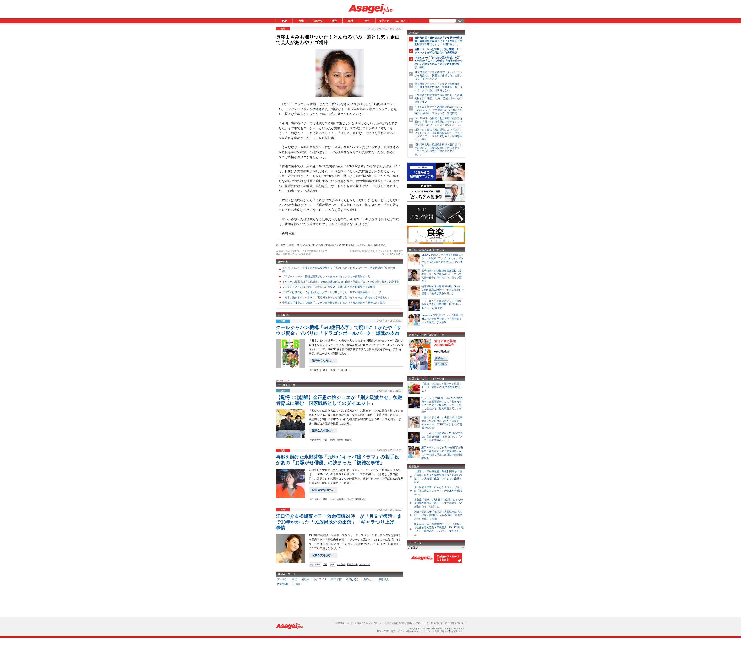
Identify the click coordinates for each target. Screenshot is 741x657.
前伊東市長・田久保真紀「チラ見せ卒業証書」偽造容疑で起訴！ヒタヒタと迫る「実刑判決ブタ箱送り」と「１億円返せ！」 (438, 41)
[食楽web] (436, 243)
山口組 (296, 584)
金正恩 (348, 440)
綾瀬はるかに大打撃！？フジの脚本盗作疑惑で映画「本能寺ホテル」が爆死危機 (301, 253)
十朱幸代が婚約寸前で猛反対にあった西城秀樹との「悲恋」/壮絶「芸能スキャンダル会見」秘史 (438, 98)
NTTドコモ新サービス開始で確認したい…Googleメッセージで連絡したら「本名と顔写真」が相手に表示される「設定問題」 (438, 110)
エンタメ (401, 20)
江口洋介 (341, 564)
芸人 (370, 245)
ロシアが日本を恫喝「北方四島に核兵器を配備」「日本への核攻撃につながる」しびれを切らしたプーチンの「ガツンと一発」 (438, 121)
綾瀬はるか (352, 579)
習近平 (305, 579)
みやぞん (361, 245)
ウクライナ (320, 579)
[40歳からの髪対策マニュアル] (436, 180)
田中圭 (350, 499)
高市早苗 (336, 579)
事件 (367, 20)
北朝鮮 (340, 440)
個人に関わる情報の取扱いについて (405, 623)
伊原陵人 (383, 579)
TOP (284, 20)
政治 (350, 20)
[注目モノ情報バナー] (436, 222)
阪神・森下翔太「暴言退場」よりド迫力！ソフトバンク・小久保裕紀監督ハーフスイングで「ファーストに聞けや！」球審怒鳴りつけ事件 (438, 134)
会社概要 (340, 623)
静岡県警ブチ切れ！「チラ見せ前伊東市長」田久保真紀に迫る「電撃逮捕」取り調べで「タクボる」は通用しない (438, 87)
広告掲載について (454, 623)
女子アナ (384, 20)
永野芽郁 (341, 499)
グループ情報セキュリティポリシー (365, 623)
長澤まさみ (380, 245)
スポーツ (318, 20)
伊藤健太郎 (360, 499)
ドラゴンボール (344, 370)
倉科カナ (368, 579)
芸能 (301, 20)
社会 (334, 20)
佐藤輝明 (282, 584)
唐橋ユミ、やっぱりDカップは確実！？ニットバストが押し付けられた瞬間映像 (437, 51)
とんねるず (309, 245)
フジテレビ (364, 564)
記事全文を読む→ (323, 360)
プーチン (282, 579)
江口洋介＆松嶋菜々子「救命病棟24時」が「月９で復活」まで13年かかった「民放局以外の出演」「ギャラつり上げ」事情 (339, 522)
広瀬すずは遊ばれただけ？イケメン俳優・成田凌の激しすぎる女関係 (376, 253)
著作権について (434, 623)
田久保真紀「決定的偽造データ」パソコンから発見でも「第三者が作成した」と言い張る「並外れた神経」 (438, 75)
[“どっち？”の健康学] (436, 201)
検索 (460, 20)
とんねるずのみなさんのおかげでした (335, 245)
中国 (294, 579)
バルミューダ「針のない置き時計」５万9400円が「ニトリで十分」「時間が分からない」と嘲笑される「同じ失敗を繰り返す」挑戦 (438, 62)
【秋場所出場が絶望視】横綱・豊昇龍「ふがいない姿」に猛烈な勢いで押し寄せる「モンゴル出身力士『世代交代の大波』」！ (438, 149)
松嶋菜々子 (352, 564)
